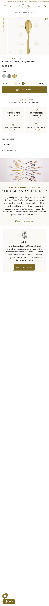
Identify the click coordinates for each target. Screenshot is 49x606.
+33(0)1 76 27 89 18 (25, 99)
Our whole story (24, 267)
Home (16, 12)
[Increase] (23, 83)
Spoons (32, 12)
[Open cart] (44, 6)
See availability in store (36, 130)
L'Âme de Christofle (12, 59)
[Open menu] (4, 6)
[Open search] (11, 6)
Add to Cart (26, 90)
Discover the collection (24, 220)
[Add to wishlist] (46, 19)
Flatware (24, 12)
